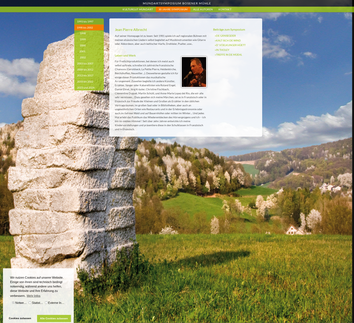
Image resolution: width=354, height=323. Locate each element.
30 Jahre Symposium (173, 9)
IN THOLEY (222, 49)
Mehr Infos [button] (33, 295)
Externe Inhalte (56, 302)
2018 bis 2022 (85, 81)
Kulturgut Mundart (138, 9)
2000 (83, 45)
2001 (82, 51)
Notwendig (21, 302)
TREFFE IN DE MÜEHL (229, 54)
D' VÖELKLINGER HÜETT (231, 45)
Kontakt (225, 9)
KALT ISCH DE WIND (228, 40)
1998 (83, 33)
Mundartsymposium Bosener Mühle (177, 3)
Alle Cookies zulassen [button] (54, 318)
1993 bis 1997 (85, 21)
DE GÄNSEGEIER (226, 35)
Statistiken (37, 302)
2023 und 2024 (85, 87)
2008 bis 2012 (85, 69)
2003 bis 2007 (85, 63)
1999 (83, 39)
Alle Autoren (203, 9)
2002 (83, 57)
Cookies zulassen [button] (20, 318)
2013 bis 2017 (85, 75)
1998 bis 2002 (85, 27)
